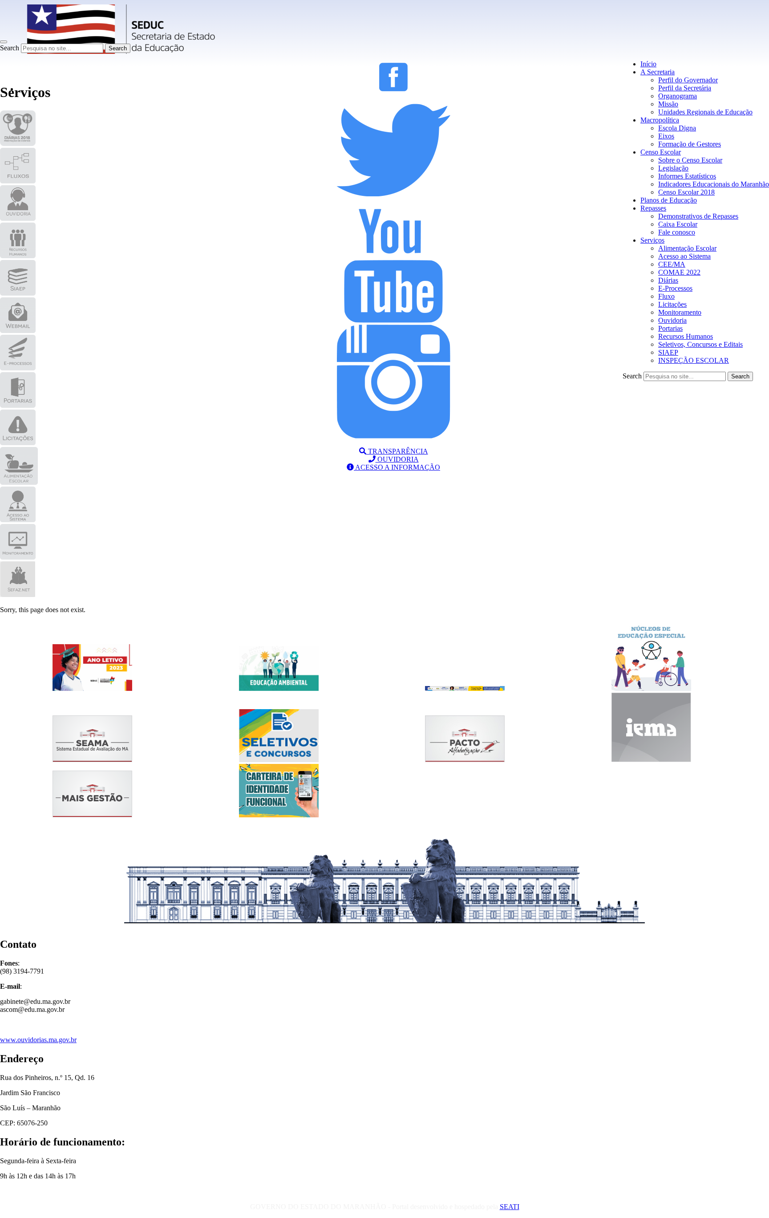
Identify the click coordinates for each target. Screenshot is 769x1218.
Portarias (670, 328)
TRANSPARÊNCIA (397, 451)
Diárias (668, 280)
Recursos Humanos (685, 336)
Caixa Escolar (677, 224)
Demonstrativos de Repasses (698, 216)
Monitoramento (679, 312)
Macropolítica (659, 120)
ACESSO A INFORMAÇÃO (397, 467)
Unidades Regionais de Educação (705, 112)
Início (648, 64)
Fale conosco (676, 232)
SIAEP (668, 352)
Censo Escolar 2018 (686, 192)
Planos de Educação (668, 200)
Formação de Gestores (689, 144)
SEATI (509, 1206)
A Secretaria (657, 72)
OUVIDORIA (397, 459)
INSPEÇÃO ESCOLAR (693, 360)
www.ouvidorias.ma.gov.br (38, 1039)
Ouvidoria (672, 320)
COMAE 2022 (679, 272)
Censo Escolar (660, 152)
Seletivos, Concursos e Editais (700, 344)
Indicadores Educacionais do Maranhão (713, 184)
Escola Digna (677, 128)
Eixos (666, 136)
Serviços (652, 240)
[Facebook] (393, 89)
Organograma (677, 96)
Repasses (653, 208)
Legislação (673, 168)
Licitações (672, 304)
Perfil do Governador (688, 80)
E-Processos (675, 288)
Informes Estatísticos (687, 176)
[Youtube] (393, 320)
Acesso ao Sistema (684, 256)
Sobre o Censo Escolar (690, 160)
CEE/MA (671, 264)
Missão (668, 104)
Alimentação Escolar (687, 248)
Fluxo (666, 296)
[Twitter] (393, 204)
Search (9, 48)
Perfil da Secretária (684, 88)
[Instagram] (393, 436)
